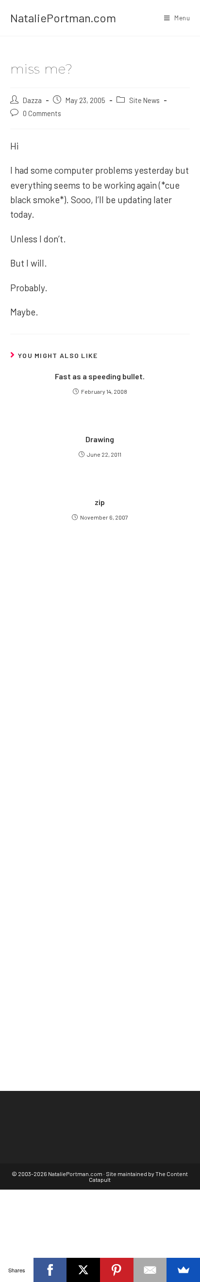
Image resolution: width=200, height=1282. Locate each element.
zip (100, 502)
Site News (144, 100)
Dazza (32, 100)
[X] (83, 1270)
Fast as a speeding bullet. (100, 376)
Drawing (99, 439)
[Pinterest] (116, 1270)
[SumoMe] (183, 1270)
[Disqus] (100, 908)
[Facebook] (50, 1270)
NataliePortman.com (63, 18)
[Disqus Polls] (100, 666)
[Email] (150, 1270)
